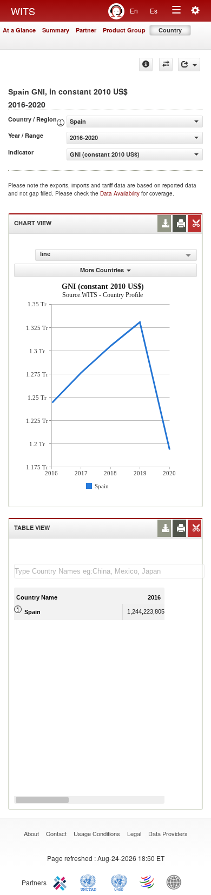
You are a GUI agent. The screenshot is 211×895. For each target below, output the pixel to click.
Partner (86, 30)
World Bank (176, 881)
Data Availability (120, 193)
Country (170, 30)
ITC (61, 881)
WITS (23, 11)
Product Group (124, 30)
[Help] (146, 64)
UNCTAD (90, 881)
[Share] (189, 64)
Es (153, 10)
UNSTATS (119, 881)
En (134, 10)
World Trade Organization (148, 881)
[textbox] (109, 571)
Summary (55, 30)
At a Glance (19, 30)
